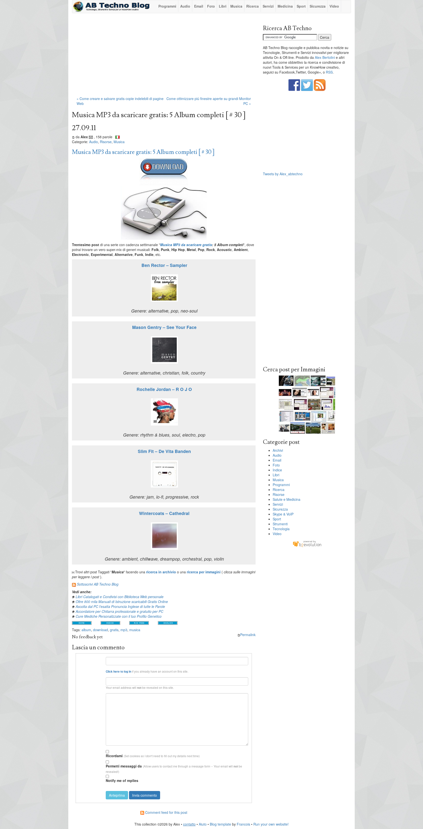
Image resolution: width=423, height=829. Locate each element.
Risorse (106, 141)
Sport (301, 6)
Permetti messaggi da (124, 766)
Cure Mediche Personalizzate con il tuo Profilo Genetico (119, 616)
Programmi (167, 6)
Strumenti (280, 523)
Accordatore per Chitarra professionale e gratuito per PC (119, 611)
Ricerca (252, 6)
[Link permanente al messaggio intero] (73, 136)
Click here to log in (118, 671)
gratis (114, 629)
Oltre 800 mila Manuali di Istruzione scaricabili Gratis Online (122, 601)
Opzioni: (97, 751)
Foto (211, 6)
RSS (329, 72)
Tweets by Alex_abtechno (283, 173)
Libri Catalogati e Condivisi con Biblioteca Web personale (120, 596)
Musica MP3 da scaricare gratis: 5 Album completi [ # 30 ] (143, 152)
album (86, 629)
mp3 (123, 629)
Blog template (220, 824)
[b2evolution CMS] (307, 543)
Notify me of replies (122, 780)
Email (198, 6)
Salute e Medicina (286, 499)
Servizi (268, 6)
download (100, 629)
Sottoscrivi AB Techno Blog (97, 584)
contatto (189, 824)
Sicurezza (318, 6)
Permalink (248, 634)
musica (134, 629)
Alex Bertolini (325, 57)
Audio (185, 6)
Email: (98, 679)
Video (334, 6)
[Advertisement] (164, 57)
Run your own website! (271, 824)
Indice (277, 469)
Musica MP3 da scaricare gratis (186, 244)
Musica (236, 6)
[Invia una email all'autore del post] (91, 136)
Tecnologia (281, 528)
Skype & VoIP (283, 514)
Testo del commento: (91, 695)
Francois (243, 824)
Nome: (98, 658)
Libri (222, 6)
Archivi (278, 450)
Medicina (285, 6)
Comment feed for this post (165, 812)
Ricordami (114, 755)
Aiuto (203, 824)
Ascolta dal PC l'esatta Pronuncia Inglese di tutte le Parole (120, 606)
